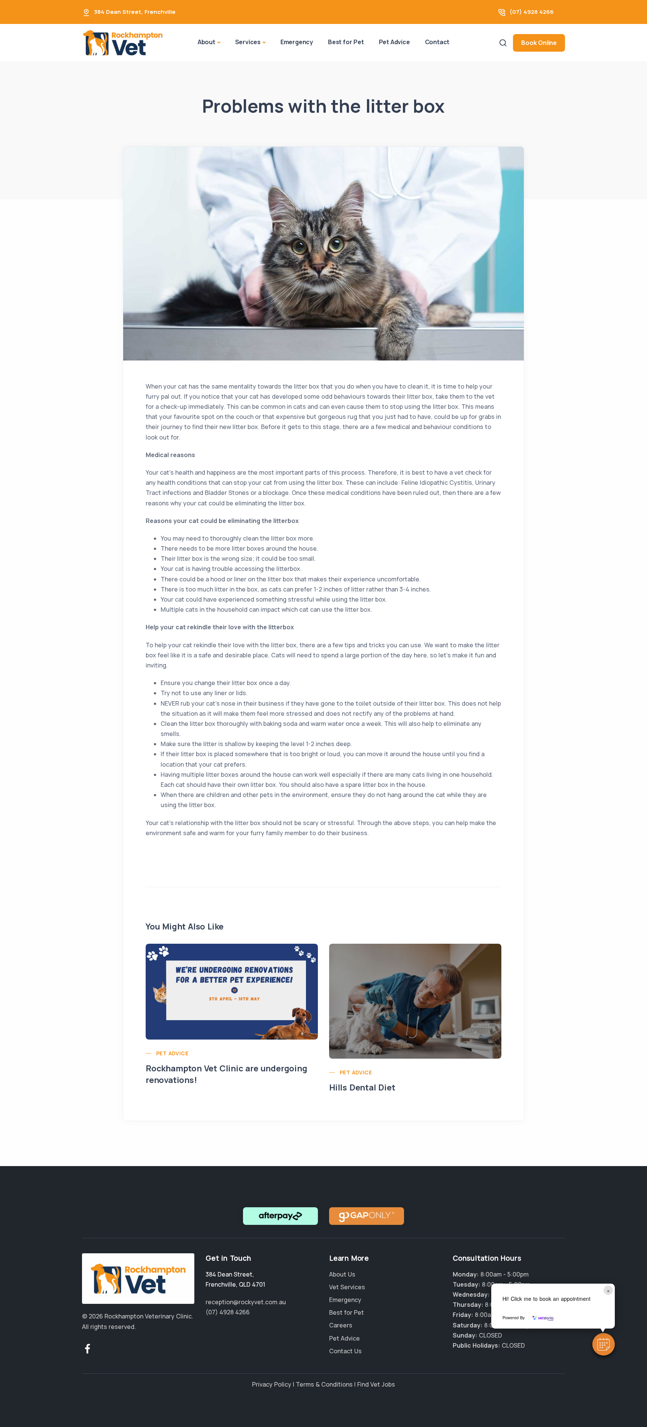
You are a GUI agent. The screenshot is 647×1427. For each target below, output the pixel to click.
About (206, 42)
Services (248, 42)
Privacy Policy (271, 1384)
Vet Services (347, 1287)
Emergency (296, 42)
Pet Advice (394, 42)
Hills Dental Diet (362, 1087)
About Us (342, 1274)
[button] (603, 1344)
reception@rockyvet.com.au (246, 1302)
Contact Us (345, 1351)
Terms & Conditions (324, 1384)
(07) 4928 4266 (532, 12)
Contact (437, 42)
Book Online (539, 43)
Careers (340, 1325)
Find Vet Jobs (376, 1384)
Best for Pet (346, 42)
